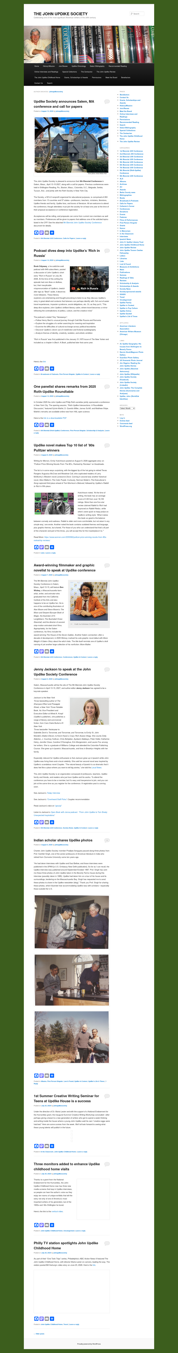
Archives (123, 184)
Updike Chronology (79, 66)
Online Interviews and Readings (46, 71)
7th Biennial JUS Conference (131, 167)
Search (49, 83)
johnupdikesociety (56, 91)
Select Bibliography (97, 66)
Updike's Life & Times (96, 1081)
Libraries (123, 258)
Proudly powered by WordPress (89, 1344)
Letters (122, 255)
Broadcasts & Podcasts (50, 374)
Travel (65, 1324)
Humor (122, 228)
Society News (68, 828)
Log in (122, 418)
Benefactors (125, 77)
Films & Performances (129, 220)
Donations (124, 211)
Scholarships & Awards (129, 286)
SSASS (123, 294)
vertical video (57, 1211)
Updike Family (125, 302)
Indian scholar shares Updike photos (63, 840)
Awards (123, 189)
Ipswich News (125, 239)
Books (122, 198)
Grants (122, 225)
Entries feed (124, 420)
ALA (121, 178)
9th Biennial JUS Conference (51, 238)
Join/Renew (63, 66)
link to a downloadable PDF (55, 418)
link (44, 361)
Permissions (96, 77)
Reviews (123, 280)
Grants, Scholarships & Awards (76, 77)
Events (122, 214)
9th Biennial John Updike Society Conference (82, 222)
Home (36, 66)
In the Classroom (47, 1151)
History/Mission (49, 66)
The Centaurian (86, 71)
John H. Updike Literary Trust (131, 242)
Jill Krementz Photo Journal (131, 360)
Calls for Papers (69, 238)
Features (123, 217)
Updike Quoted (126, 313)
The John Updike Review (106, 71)
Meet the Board (111, 77)
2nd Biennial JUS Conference (131, 154)
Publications (125, 272)
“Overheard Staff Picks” (57, 799)
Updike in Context (82, 374)
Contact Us (38, 83)
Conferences (68, 657)
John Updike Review (128, 247)
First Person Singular (67, 374)
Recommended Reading (118, 66)
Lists (42, 553)
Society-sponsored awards (130, 291)
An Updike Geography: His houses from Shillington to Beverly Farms (131, 346)
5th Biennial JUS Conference (131, 162)
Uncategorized (68, 1231)
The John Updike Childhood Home (47, 77)
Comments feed (126, 423)
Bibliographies (126, 195)
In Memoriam (125, 231)
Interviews (124, 236)
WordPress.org (126, 426)
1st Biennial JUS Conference (131, 151)
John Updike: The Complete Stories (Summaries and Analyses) (131, 390)
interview (54, 792)
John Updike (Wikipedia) (129, 374)
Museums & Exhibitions (129, 267)
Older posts (39, 1334)
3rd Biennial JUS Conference (131, 156)
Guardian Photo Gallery (129, 357)
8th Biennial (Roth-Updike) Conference (55, 430)
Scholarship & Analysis (95, 430)
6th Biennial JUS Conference (131, 165)
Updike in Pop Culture (129, 308)
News (122, 269)
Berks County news (127, 192)
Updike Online (125, 311)
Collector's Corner (127, 206)
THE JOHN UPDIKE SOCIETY (61, 13)
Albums (44, 1081)
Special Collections (69, 71)
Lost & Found (68, 1081)
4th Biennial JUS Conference (131, 159)
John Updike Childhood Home (65, 1151)
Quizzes (123, 275)
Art (121, 187)
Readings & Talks (127, 277)
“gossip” (58, 805)
